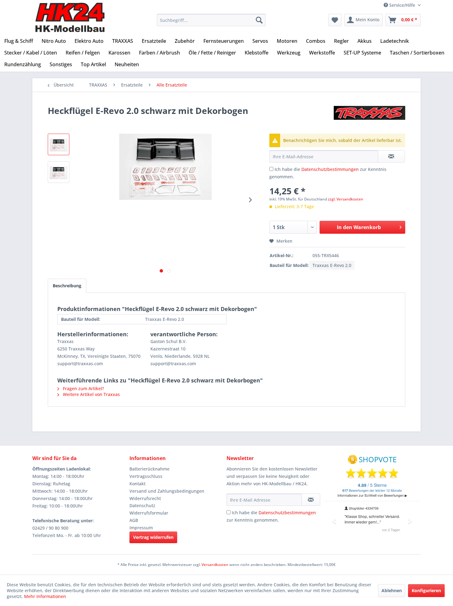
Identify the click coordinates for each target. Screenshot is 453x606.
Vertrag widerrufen (153, 537)
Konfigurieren (426, 590)
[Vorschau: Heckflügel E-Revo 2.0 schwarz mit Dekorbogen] (58, 144)
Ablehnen (392, 590)
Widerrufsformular (148, 513)
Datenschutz (142, 505)
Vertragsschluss (145, 476)
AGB (133, 520)
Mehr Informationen (45, 596)
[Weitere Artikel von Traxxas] (369, 116)
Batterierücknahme (149, 469)
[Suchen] (259, 20)
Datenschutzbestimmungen (330, 169)
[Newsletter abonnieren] (310, 500)
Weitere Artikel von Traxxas (91, 394)
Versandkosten (215, 564)
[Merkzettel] (334, 20)
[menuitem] (211, 20)
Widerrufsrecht (145, 498)
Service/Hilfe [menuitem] (402, 5)
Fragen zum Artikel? (83, 388)
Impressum (141, 528)
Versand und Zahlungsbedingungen (166, 491)
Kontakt (137, 484)
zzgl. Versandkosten (345, 199)
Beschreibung (67, 286)
